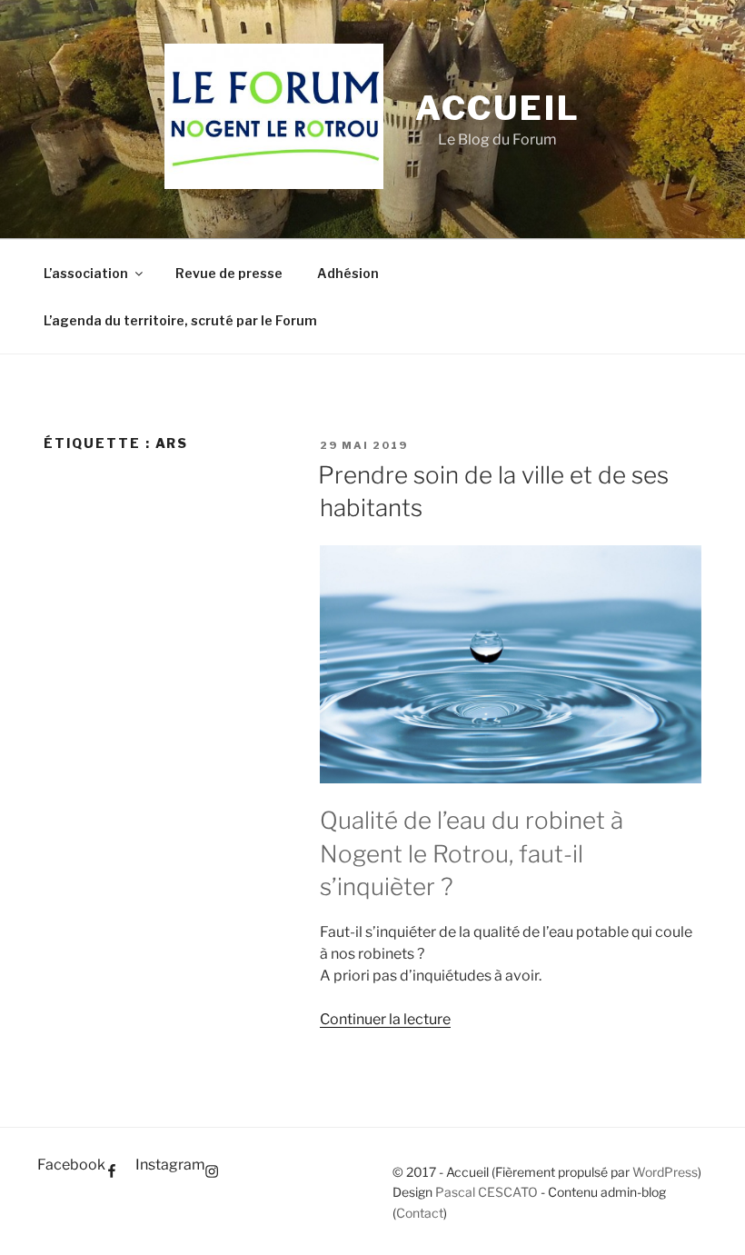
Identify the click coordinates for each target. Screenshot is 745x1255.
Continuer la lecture (385, 1019)
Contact (419, 1212)
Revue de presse (229, 273)
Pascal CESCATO (486, 1192)
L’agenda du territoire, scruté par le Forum (180, 320)
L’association (86, 273)
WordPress (665, 1172)
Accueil (498, 108)
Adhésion (348, 273)
